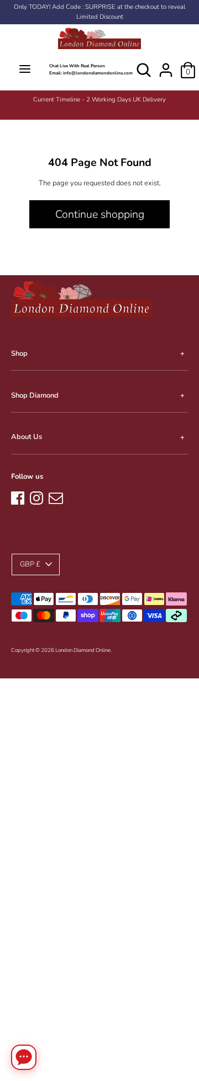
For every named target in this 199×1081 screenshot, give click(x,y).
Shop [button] (19, 353)
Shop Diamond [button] (35, 395)
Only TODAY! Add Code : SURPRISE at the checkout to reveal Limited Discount (99, 12)
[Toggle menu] (24, 69)
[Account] (166, 64)
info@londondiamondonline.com (98, 73)
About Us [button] (26, 437)
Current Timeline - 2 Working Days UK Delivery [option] (99, 99)
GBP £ (30, 564)
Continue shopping (99, 214)
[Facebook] (17, 496)
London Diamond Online (83, 650)
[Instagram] (36, 496)
